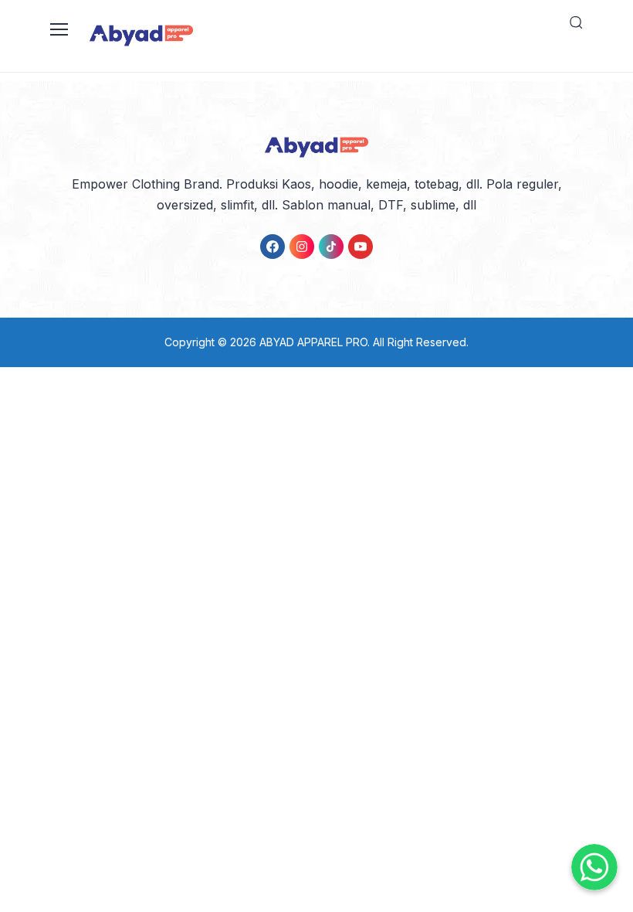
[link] (272, 246)
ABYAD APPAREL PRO (313, 342)
